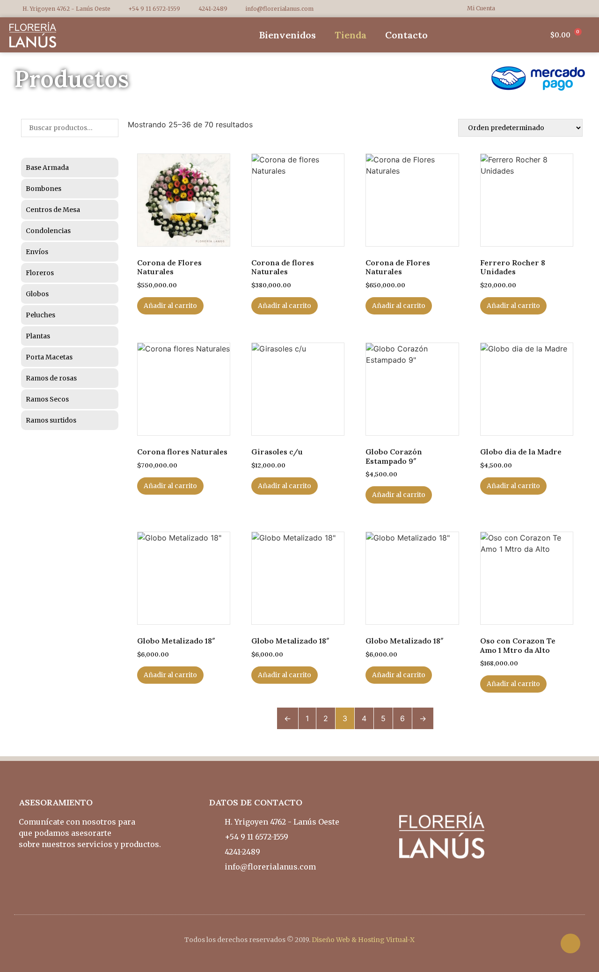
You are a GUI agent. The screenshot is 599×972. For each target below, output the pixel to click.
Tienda (350, 35)
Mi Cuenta (481, 8)
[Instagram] (573, 9)
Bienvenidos (287, 35)
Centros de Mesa (53, 209)
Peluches (40, 315)
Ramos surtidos (51, 420)
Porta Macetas (49, 357)
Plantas (38, 336)
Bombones (43, 188)
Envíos (37, 252)
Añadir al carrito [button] (170, 305)
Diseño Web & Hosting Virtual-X (363, 939)
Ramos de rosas (51, 378)
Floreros (40, 273)
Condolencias (48, 231)
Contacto (406, 35)
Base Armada (47, 167)
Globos (37, 294)
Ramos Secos (47, 399)
